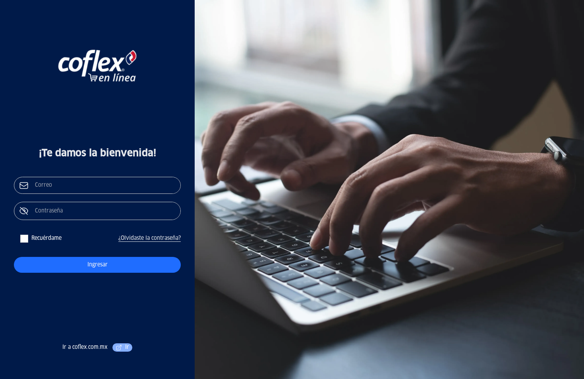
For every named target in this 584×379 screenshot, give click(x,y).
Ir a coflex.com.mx (95, 347)
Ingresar (97, 265)
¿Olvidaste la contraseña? (149, 238)
